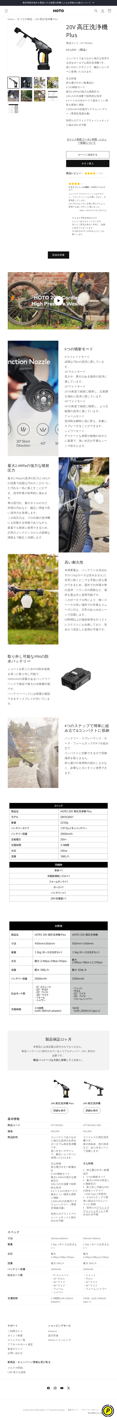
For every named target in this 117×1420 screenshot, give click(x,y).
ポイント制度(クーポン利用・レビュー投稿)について (87, 141)
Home (11, 19)
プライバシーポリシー (90, 1410)
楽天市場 (53, 1335)
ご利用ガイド (15, 1331)
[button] (6, 10)
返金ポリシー (15, 1348)
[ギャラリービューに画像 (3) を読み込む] (39, 82)
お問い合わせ (15, 1353)
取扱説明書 (58, 254)
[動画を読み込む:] (58, 300)
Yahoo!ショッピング (59, 1340)
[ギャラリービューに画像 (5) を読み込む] (13, 96)
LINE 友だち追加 (17, 1372)
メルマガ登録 (15, 1367)
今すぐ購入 (88, 163)
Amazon (52, 1331)
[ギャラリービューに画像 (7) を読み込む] (52, 96)
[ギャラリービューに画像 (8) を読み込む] (13, 109)
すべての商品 (24, 19)
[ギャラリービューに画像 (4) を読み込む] (52, 82)
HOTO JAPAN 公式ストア (39, 1410)
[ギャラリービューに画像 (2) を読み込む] (26, 82)
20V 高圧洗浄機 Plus (46, 19)
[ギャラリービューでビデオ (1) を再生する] (39, 96)
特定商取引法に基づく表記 (98, 1413)
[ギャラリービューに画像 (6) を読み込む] (26, 96)
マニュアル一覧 (16, 1340)
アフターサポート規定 (20, 1344)
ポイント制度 (15, 1335)
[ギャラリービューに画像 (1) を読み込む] (13, 82)
